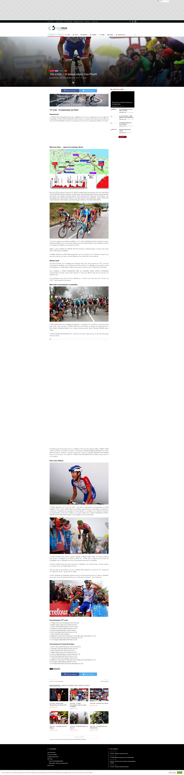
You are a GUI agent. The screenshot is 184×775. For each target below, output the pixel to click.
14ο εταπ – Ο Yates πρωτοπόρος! (56, 680)
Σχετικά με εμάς (59, 21)
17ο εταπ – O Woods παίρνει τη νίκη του (79, 727)
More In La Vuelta (84, 685)
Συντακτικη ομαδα (68, 21)
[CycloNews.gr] (57, 25)
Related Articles (55, 685)
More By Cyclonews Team (69, 685)
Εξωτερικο (61, 70)
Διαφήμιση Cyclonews (79, 21)
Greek (160, 1)
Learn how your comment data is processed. (76, 739)
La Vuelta (52, 70)
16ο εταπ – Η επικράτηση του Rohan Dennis (98, 727)
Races (56, 70)
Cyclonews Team (54, 77)
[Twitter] (133, 21)
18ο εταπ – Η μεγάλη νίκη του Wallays (58, 727)
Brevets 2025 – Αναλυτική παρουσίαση (58, 763)
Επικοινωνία (95, 21)
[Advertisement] (79, 134)
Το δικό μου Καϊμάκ (105, 680)
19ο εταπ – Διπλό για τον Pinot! (99, 703)
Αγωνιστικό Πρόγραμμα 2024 (56, 761)
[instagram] (135, 21)
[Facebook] (130, 21)
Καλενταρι (87, 21)
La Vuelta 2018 (56, 668)
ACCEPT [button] (179, 772)
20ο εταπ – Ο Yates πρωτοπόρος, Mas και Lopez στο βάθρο (78, 705)
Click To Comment (79, 737)
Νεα (65, 70)
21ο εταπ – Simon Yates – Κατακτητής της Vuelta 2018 (58, 704)
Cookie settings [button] (172, 772)
